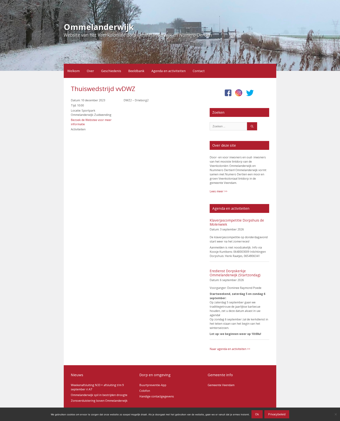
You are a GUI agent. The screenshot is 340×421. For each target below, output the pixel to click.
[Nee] (335, 414)
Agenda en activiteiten (168, 71)
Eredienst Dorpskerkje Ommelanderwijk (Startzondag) (235, 273)
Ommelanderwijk (99, 26)
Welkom (73, 71)
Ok (257, 414)
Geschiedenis (111, 71)
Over (90, 71)
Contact (199, 71)
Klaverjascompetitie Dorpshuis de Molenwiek (237, 222)
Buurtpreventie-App (152, 385)
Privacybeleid (276, 414)
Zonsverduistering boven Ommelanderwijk (99, 401)
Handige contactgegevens (156, 396)
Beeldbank (136, 71)
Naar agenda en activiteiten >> (230, 349)
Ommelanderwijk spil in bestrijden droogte (99, 395)
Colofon (144, 391)
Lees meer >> (218, 191)
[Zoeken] (252, 126)
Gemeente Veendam (221, 385)
